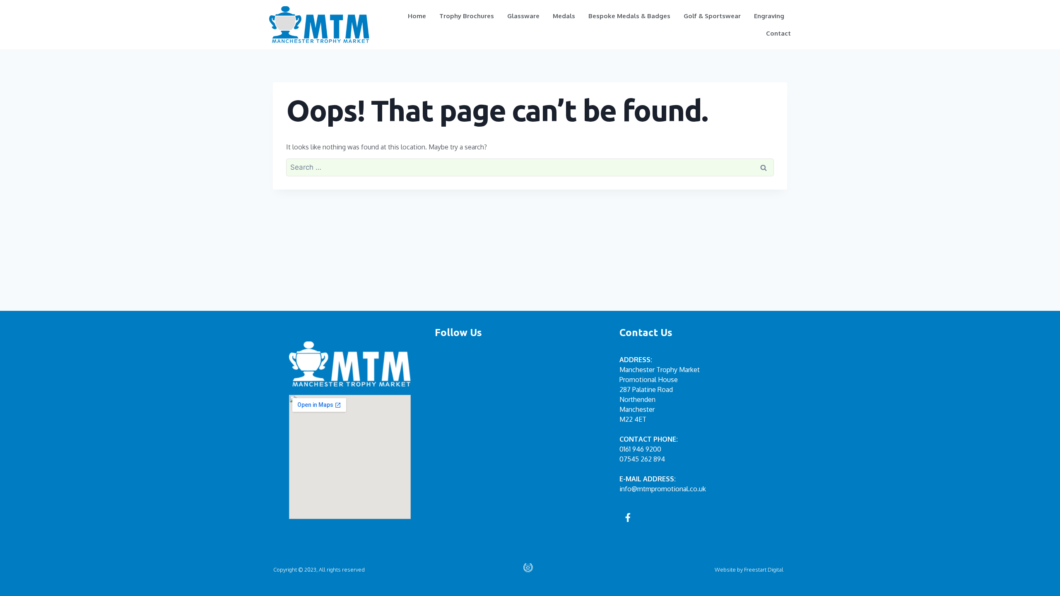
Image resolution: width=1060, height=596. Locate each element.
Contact (778, 33)
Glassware (523, 16)
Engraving (769, 16)
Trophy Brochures (466, 16)
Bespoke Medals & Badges (629, 16)
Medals (564, 16)
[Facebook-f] (628, 517)
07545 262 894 (642, 459)
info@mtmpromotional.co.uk (662, 489)
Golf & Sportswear (712, 16)
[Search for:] (530, 167)
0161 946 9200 (640, 449)
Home (417, 16)
